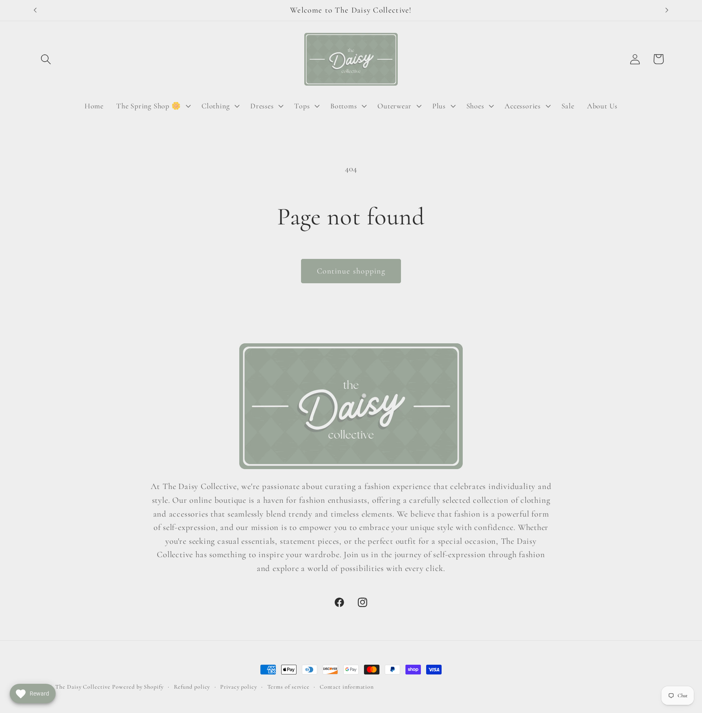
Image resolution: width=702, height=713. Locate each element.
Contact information (347, 686)
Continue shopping (351, 271)
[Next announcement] (667, 10)
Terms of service (288, 686)
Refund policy (192, 686)
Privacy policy (238, 686)
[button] (45, 59)
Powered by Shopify (137, 686)
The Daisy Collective (82, 686)
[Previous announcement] (35, 10)
